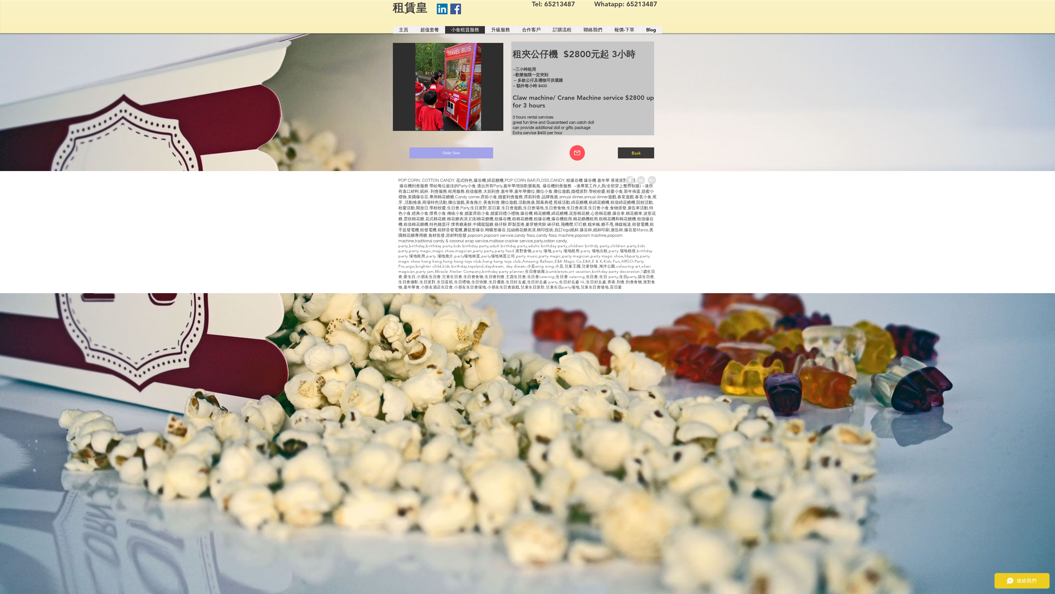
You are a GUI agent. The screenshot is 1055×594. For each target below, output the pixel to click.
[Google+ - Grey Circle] (652, 180)
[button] (448, 87)
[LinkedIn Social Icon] (442, 9)
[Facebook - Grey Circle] (630, 180)
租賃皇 (410, 7)
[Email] (577, 152)
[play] (492, 126)
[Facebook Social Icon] (455, 9)
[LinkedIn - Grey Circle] (641, 180)
